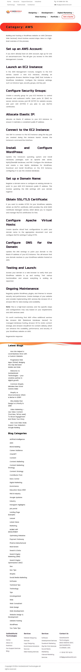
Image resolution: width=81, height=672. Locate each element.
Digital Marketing (65, 13)
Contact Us (31, 5)
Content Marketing (17, 461)
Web (11, 600)
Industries (38, 1)
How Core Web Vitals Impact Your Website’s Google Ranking (17, 425)
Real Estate (14, 547)
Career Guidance (16, 450)
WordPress (14, 624)
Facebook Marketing (49, 643)
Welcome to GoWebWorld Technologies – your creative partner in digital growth (15, 375)
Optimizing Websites (17, 535)
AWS (11, 443)
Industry (13, 501)
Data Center (14, 479)
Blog (7, 651)
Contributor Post (16, 475)
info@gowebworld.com (64, 5)
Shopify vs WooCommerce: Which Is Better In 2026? (16, 394)
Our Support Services (13, 648)
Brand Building (15, 447)
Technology (11, 5)
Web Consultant (16, 603)
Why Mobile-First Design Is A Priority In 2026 (16, 403)
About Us (16, 1)
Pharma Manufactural (18, 543)
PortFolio (54, 17)
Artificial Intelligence (17, 439)
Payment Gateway (17, 539)
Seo (11, 566)
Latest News (14, 522)
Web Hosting (40, 17)
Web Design (14, 607)
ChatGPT (13, 454)
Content (13, 458)
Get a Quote (68, 17)
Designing (33, 13)
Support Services (27, 1)
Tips (11, 592)
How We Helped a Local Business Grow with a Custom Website (17, 353)
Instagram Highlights (17, 505)
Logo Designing (29, 643)
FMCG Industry (15, 494)
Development (47, 13)
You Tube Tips (15, 628)
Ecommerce (14, 486)
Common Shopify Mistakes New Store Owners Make (15, 386)
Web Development (17, 611)
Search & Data (15, 550)
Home (9, 1)
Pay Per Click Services (49, 646)
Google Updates (16, 497)
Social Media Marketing (18, 577)
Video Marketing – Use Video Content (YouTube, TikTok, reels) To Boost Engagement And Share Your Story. (17, 414)
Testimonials (21, 5)
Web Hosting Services (31, 652)
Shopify (12, 574)
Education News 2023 (18, 490)
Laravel (12, 518)
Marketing (13, 526)
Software (13, 581)
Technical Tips (15, 585)
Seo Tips (13, 570)
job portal (13, 508)
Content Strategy (16, 471)
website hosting (16, 621)
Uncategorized (15, 596)
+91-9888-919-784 (62, 1)
